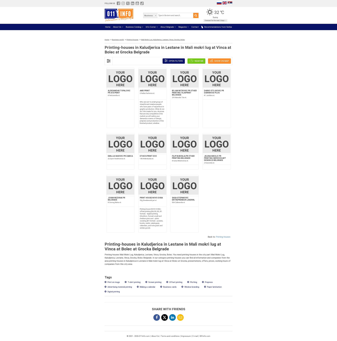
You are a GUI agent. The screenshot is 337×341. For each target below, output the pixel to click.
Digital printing (113, 291)
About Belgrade (167, 27)
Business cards (170, 287)
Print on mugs (113, 282)
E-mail (195, 336)
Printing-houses (223, 237)
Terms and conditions (170, 336)
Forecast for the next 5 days (215, 20)
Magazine (183, 27)
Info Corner (151, 27)
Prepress (208, 282)
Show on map (221, 61)
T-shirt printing (133, 282)
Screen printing (154, 282)
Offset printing (175, 282)
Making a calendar (147, 287)
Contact (195, 27)
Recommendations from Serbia (218, 27)
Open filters (175, 61)
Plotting (193, 282)
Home (107, 27)
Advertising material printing (119, 287)
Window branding (191, 287)
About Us (117, 27)
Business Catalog (133, 27)
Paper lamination (214, 287)
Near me (198, 61)
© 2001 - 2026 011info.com (138, 336)
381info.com (205, 336)
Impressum (186, 336)
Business (148, 15)
